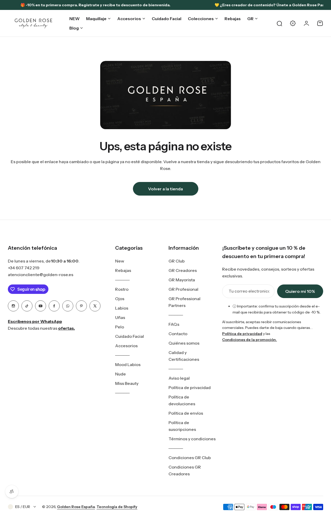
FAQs (174, 324)
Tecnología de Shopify (117, 506)
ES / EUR (22, 506)
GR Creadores (183, 270)
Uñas (120, 317)
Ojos (119, 298)
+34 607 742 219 (24, 267)
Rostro (121, 289)
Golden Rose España (76, 506)
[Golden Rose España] (34, 23)
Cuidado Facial (129, 336)
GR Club (177, 261)
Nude (120, 374)
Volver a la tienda (165, 188)
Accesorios (126, 345)
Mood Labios (128, 364)
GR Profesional (183, 289)
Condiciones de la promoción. (249, 339)
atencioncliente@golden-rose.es (40, 274)
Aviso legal (179, 378)
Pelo (119, 326)
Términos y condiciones (192, 438)
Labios (121, 308)
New (119, 261)
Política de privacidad (190, 387)
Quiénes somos (184, 343)
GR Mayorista (182, 279)
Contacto (178, 333)
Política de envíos (186, 413)
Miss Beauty (126, 383)
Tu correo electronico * (249, 291)
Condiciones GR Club (190, 457)
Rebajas (123, 270)
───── (122, 279)
